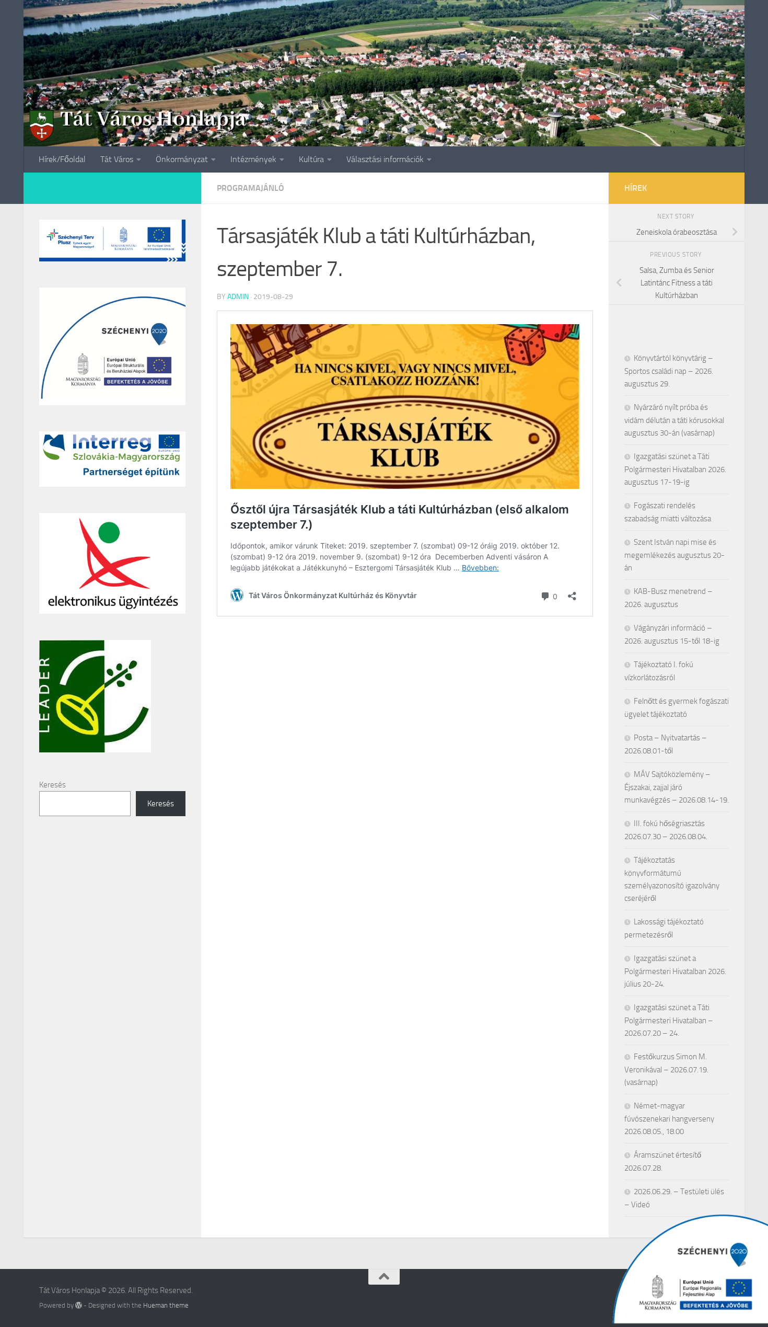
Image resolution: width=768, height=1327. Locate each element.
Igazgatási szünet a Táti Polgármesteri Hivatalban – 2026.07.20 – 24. (668, 1020)
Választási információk (385, 159)
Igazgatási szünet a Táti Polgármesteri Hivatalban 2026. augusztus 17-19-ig (675, 469)
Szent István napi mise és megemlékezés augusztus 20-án (674, 555)
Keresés (52, 785)
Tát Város (116, 159)
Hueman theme (166, 1305)
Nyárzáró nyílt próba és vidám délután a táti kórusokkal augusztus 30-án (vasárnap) (674, 420)
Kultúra (311, 159)
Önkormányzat (182, 159)
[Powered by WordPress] (78, 1305)
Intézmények (253, 159)
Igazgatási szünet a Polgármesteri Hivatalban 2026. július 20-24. (675, 971)
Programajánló (250, 188)
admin (238, 296)
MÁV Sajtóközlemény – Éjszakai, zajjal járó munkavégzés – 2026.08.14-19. (676, 787)
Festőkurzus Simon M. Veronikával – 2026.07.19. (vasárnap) (666, 1069)
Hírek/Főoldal (62, 159)
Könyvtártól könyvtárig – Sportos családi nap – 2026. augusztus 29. (668, 370)
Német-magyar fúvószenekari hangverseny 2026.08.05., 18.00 (669, 1118)
